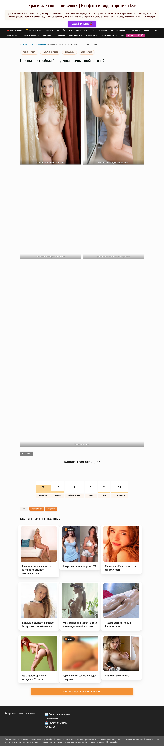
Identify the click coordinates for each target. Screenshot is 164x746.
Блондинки (51, 509)
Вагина (135, 30)
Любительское (13, 35)
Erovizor (26, 44)
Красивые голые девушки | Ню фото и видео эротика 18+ (82, 5)
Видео (48, 30)
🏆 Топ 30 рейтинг (33, 30)
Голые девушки (29, 35)
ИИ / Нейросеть (63, 30)
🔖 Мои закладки (14, 30)
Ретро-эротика (75, 35)
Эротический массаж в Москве (22, 713)
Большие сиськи (118, 30)
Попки (146, 30)
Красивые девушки (50, 52)
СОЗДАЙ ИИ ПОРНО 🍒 (82, 23)
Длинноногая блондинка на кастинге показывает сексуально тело (36, 570)
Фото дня (103, 30)
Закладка (27, 454)
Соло (93, 30)
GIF (122, 35)
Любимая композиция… (117, 675)
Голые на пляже (108, 35)
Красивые (47, 35)
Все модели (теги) (135, 35)
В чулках (61, 35)
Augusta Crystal (36, 509)
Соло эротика (86, 52)
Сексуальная (69, 52)
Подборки (80, 30)
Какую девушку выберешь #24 (79, 566)
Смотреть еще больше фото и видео (81, 691)
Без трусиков (91, 35)
